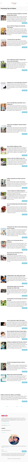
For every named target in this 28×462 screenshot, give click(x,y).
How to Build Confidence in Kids (14, 146)
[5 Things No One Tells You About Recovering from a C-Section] (3, 232)
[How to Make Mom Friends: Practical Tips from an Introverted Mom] (3, 65)
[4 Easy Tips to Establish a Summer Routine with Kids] (3, 129)
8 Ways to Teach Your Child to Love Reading (10, 394)
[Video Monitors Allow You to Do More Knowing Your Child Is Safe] (3, 291)
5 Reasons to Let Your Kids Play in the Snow (17, 82)
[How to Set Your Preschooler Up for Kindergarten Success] (3, 258)
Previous (7, 406)
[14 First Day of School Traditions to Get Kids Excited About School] (3, 18)
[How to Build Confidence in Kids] (3, 151)
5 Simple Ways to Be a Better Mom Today (16, 275)
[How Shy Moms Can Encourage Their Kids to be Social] (3, 303)
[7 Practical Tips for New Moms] (3, 43)
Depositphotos (8, 425)
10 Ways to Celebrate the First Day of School (17, 342)
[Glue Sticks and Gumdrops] (14, 3)
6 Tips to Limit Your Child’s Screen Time (16, 158)
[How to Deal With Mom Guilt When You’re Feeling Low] (3, 107)
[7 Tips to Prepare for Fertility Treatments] (3, 196)
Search (24, 451)
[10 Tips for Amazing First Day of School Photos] (3, 367)
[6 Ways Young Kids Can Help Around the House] (3, 183)
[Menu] (1, 3)
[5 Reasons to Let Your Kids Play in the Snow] (3, 86)
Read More (25, 23)
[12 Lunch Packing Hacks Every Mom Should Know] (3, 209)
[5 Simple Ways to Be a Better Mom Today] (3, 279)
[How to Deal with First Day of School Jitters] (3, 335)
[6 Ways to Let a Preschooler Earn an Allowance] (3, 245)
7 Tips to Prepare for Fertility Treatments (16, 190)
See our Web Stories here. (5, 423)
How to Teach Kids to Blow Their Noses (16, 320)
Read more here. (6, 447)
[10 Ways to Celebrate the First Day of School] (3, 346)
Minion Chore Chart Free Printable (14, 374)
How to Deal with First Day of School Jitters (16, 331)
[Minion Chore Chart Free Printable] (3, 378)
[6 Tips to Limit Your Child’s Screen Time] (3, 162)
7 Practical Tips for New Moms (14, 39)
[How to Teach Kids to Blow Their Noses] (3, 324)
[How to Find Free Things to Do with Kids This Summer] (3, 31)
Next (21, 406)
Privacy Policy (3, 432)
